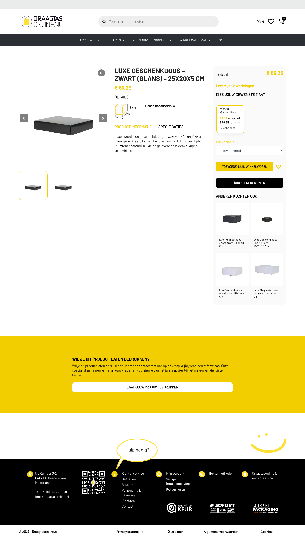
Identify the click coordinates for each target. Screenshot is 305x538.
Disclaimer (175, 531)
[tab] (133, 126)
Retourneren (175, 489)
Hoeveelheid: (225, 142)
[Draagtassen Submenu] (103, 40)
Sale (222, 40)
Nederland (43, 482)
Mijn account (175, 473)
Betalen (127, 484)
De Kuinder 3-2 (46, 473)
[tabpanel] (160, 143)
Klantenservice (133, 473)
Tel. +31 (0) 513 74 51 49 (51, 492)
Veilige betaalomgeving (178, 481)
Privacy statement (129, 531)
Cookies (267, 531)
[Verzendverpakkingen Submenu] (172, 40)
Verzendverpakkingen (150, 40)
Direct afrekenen (249, 183)
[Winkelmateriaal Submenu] (211, 40)
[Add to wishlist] (278, 166)
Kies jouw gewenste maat (240, 94)
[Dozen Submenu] (125, 40)
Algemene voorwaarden (221, 531)
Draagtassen (89, 40)
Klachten (128, 501)
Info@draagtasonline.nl (52, 496)
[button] (103, 118)
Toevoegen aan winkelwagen (244, 166)
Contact (127, 506)
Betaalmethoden (221, 473)
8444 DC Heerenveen (50, 478)
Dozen (116, 40)
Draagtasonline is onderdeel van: (264, 475)
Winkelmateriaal (193, 40)
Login (259, 21)
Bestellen (129, 479)
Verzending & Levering (131, 492)
